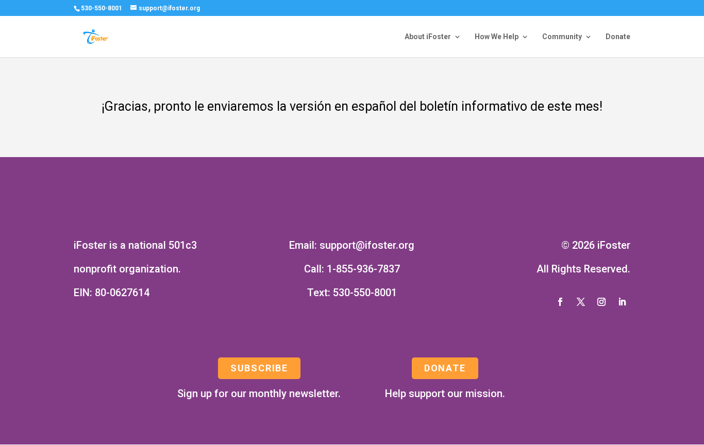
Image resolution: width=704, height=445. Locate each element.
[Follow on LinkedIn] (622, 302)
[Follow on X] (581, 302)
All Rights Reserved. (583, 269)
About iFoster (428, 37)
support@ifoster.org (367, 245)
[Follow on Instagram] (601, 302)
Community (562, 37)
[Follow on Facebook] (560, 302)
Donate (618, 37)
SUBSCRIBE (259, 368)
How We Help (496, 37)
